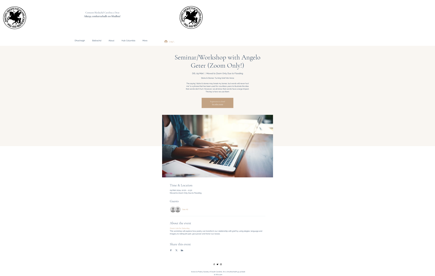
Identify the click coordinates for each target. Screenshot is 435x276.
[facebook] (214, 264)
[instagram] (221, 264)
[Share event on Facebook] (171, 250)
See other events (217, 104)
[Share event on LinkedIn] (182, 250)
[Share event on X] (176, 250)
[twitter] (217, 264)
